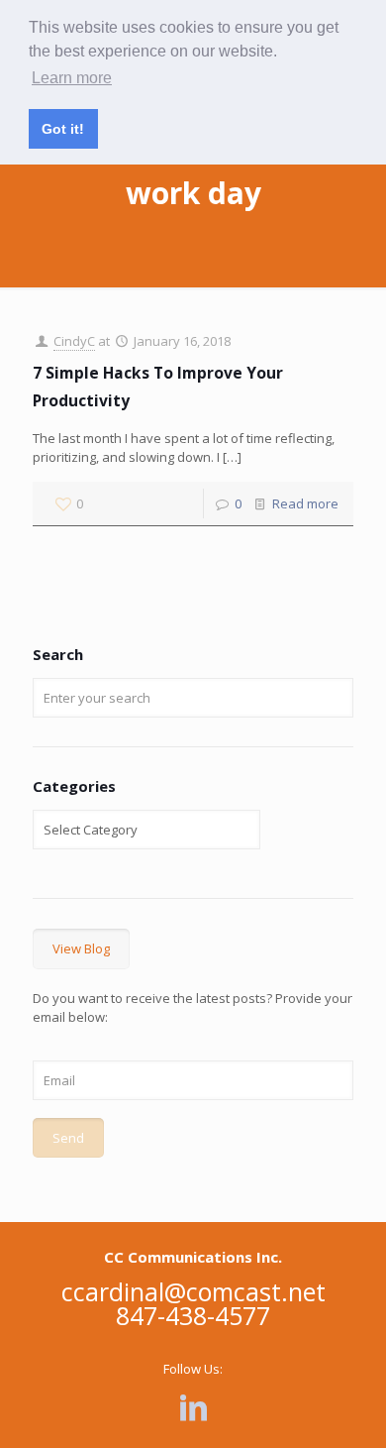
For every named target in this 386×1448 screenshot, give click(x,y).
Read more (305, 503)
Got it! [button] (63, 129)
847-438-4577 (193, 1315)
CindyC (74, 341)
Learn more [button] (72, 77)
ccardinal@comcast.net (193, 1291)
